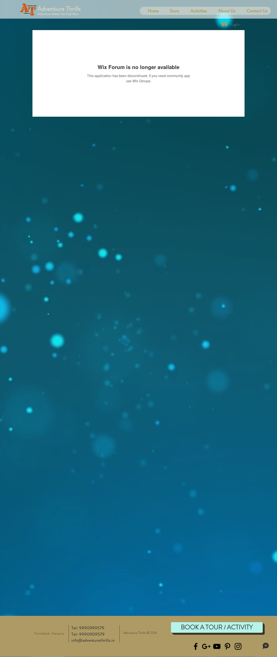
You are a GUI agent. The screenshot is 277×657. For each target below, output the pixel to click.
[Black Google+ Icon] (206, 646)
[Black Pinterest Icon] (227, 646)
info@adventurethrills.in (93, 640)
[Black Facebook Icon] (195, 646)
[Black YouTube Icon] (216, 646)
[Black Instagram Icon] (238, 646)
